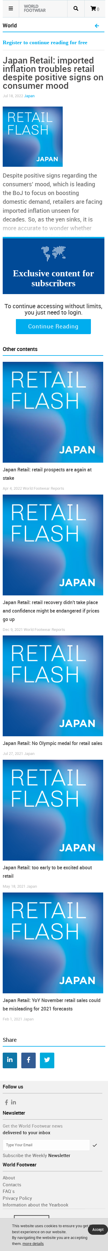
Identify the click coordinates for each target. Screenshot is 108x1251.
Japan (29, 96)
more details (33, 1243)
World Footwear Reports (43, 488)
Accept (98, 1230)
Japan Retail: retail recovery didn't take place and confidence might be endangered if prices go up (51, 611)
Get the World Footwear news (33, 1126)
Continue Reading (53, 326)
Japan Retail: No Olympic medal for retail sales (52, 743)
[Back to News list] (97, 26)
